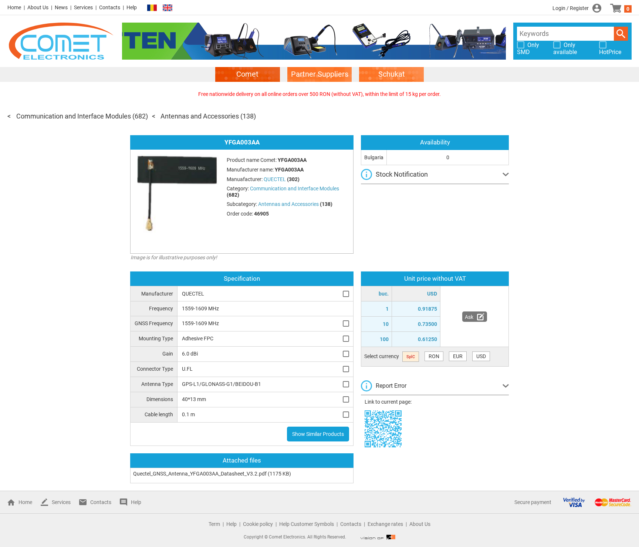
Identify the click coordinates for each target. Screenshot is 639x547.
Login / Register (570, 8)
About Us (37, 7)
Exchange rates (385, 524)
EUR (458, 356)
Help (131, 7)
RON (434, 356)
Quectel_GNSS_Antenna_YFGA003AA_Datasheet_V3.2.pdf (200, 474)
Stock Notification (402, 174)
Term (214, 524)
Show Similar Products (318, 434)
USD (481, 356)
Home (14, 7)
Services (83, 7)
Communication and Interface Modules (73, 116)
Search (621, 34)
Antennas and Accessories (199, 116)
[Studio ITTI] (378, 537)
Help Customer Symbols (306, 524)
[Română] (152, 8)
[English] (167, 8)
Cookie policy (258, 524)
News (61, 7)
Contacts (109, 7)
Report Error (391, 385)
